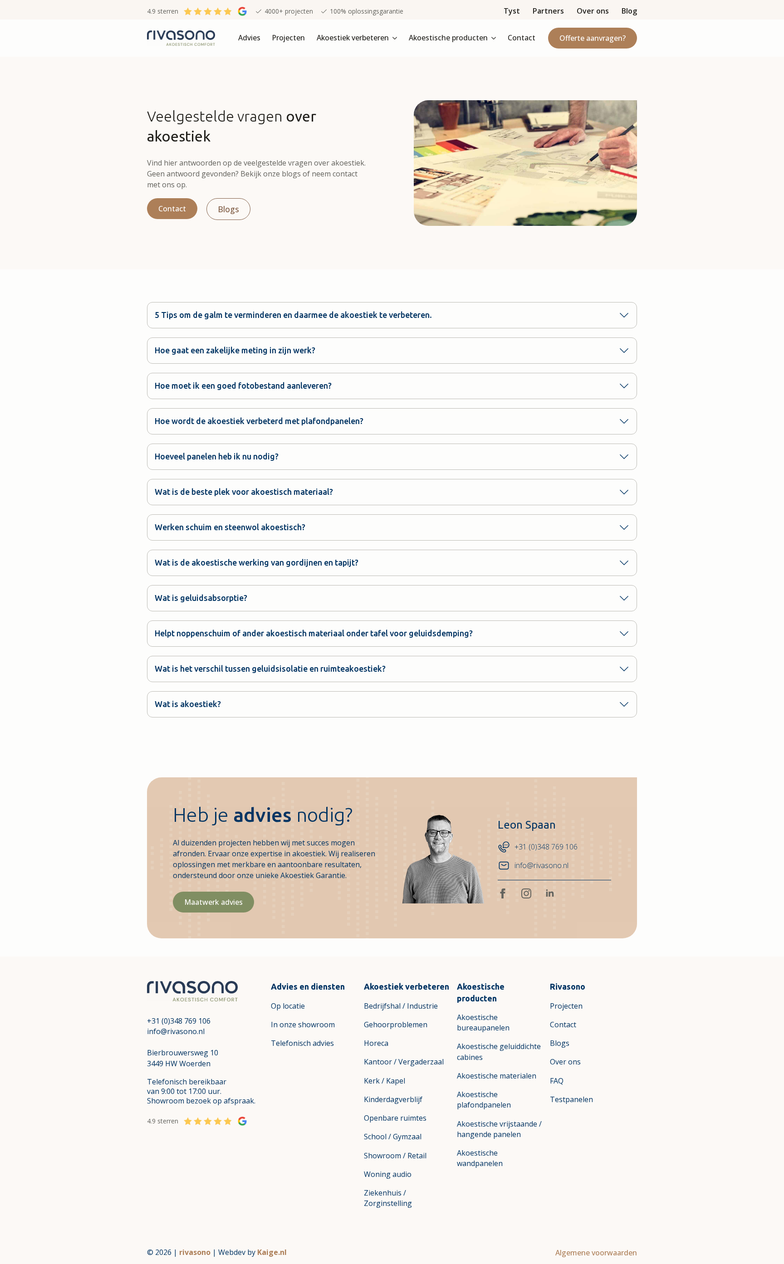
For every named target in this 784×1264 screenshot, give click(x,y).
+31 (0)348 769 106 (179, 1021)
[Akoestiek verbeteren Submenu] (396, 38)
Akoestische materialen (496, 1076)
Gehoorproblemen (395, 1025)
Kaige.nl (272, 1252)
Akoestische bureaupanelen (483, 1022)
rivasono (195, 1252)
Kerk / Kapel (384, 1081)
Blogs (559, 1043)
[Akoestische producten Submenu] (495, 38)
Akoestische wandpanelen (480, 1158)
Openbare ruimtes (395, 1118)
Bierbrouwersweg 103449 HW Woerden (182, 1058)
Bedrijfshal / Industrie (401, 1006)
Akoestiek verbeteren (353, 38)
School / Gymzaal (392, 1137)
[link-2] (192, 990)
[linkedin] (550, 893)
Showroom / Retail (395, 1156)
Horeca (376, 1043)
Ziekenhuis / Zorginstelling (388, 1198)
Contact (521, 38)
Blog (629, 11)
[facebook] (503, 893)
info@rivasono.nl (176, 1031)
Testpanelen (571, 1099)
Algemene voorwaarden (596, 1253)
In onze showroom (303, 1025)
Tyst (512, 11)
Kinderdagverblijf (393, 1099)
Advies (249, 38)
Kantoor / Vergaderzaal (404, 1062)
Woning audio (388, 1174)
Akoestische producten (448, 38)
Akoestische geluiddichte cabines (499, 1051)
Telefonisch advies (302, 1043)
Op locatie (288, 1006)
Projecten (288, 38)
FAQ (557, 1081)
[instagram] (526, 893)
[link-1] (181, 37)
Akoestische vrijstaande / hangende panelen (499, 1129)
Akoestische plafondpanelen (484, 1099)
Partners (548, 11)
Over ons (593, 11)
